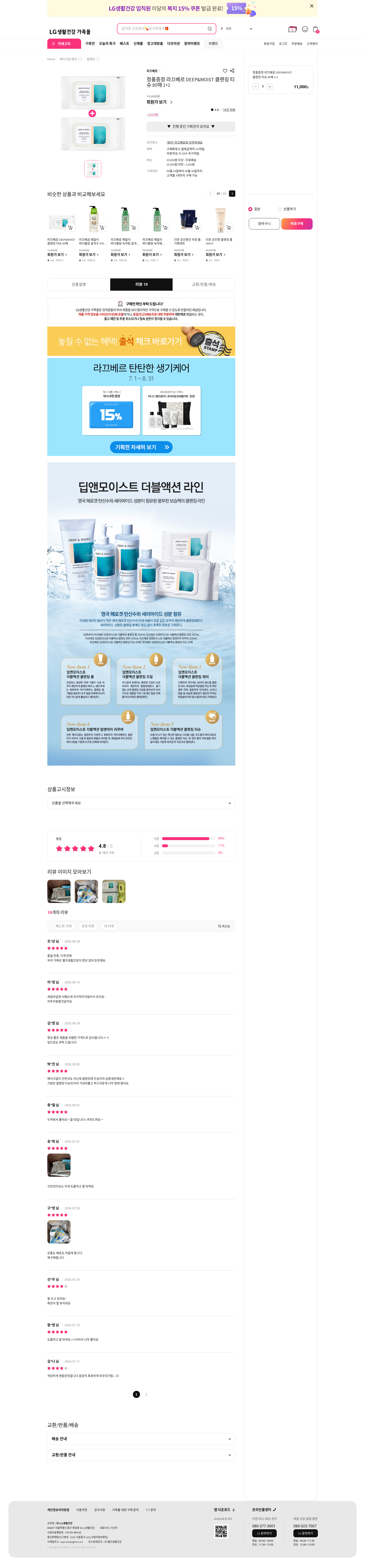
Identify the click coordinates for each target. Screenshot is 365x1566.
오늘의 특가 (107, 43)
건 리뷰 (229, 110)
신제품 (138, 43)
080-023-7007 (305, 1526)
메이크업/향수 (68, 59)
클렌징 (91, 59)
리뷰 (141, 284)
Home (51, 59)
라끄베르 (152, 71)
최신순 (226, 926)
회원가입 (269, 44)
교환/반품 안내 (63, 1454)
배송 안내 (59, 1438)
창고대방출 (155, 43)
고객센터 (312, 44)
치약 (226, 29)
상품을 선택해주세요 (66, 803)
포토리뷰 (88, 926)
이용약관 (81, 1510)
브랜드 (213, 43)
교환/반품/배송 (204, 284)
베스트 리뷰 (64, 926)
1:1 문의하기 (264, 1533)
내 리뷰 (109, 926)
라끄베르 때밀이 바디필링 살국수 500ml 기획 (93, 243)
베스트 (124, 43)
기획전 (90, 43)
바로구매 (297, 223)
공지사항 (99, 1510)
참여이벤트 (192, 43)
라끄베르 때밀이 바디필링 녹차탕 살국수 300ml (125, 243)
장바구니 (264, 223)
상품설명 (79, 284)
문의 (151, 1510)
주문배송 (296, 44)
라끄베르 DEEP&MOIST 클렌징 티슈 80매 (61, 241)
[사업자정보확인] (99, 1537)
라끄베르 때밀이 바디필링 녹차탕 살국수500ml (152, 243)
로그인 (283, 44)
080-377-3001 (263, 1526)
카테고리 (64, 44)
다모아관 (173, 43)
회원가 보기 (156, 102)
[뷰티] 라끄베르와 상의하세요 (185, 142)
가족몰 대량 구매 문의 (125, 1510)
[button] (211, 193)
